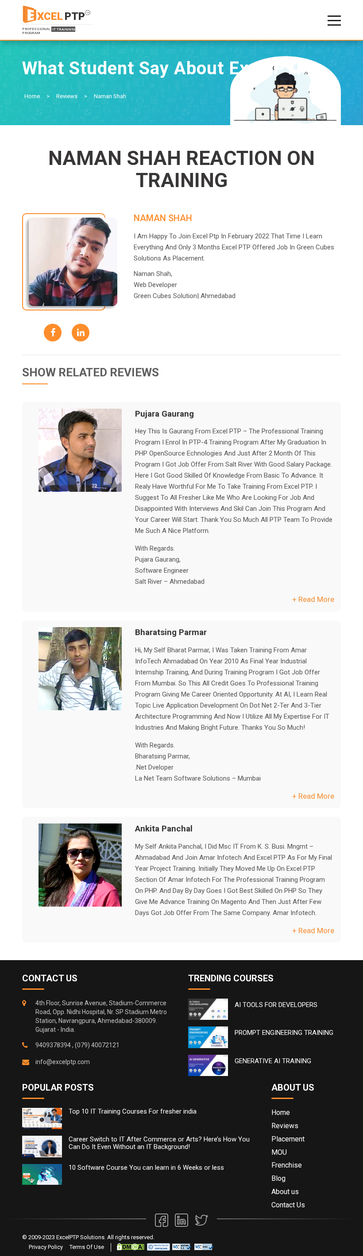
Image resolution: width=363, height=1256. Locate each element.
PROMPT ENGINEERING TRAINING (284, 1033)
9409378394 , (54, 1045)
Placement (288, 1139)
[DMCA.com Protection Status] (131, 1246)
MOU (279, 1152)
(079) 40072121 (97, 1045)
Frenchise (286, 1165)
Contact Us (288, 1205)
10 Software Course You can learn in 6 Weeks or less (146, 1168)
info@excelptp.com (62, 1061)
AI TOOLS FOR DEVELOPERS (276, 1005)
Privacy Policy (46, 1247)
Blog (278, 1178)
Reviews (66, 96)
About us (285, 1191)
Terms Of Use (87, 1247)
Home (32, 96)
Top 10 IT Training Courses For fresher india (133, 1111)
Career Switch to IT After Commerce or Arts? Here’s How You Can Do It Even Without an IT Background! (159, 1143)
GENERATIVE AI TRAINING (273, 1061)
